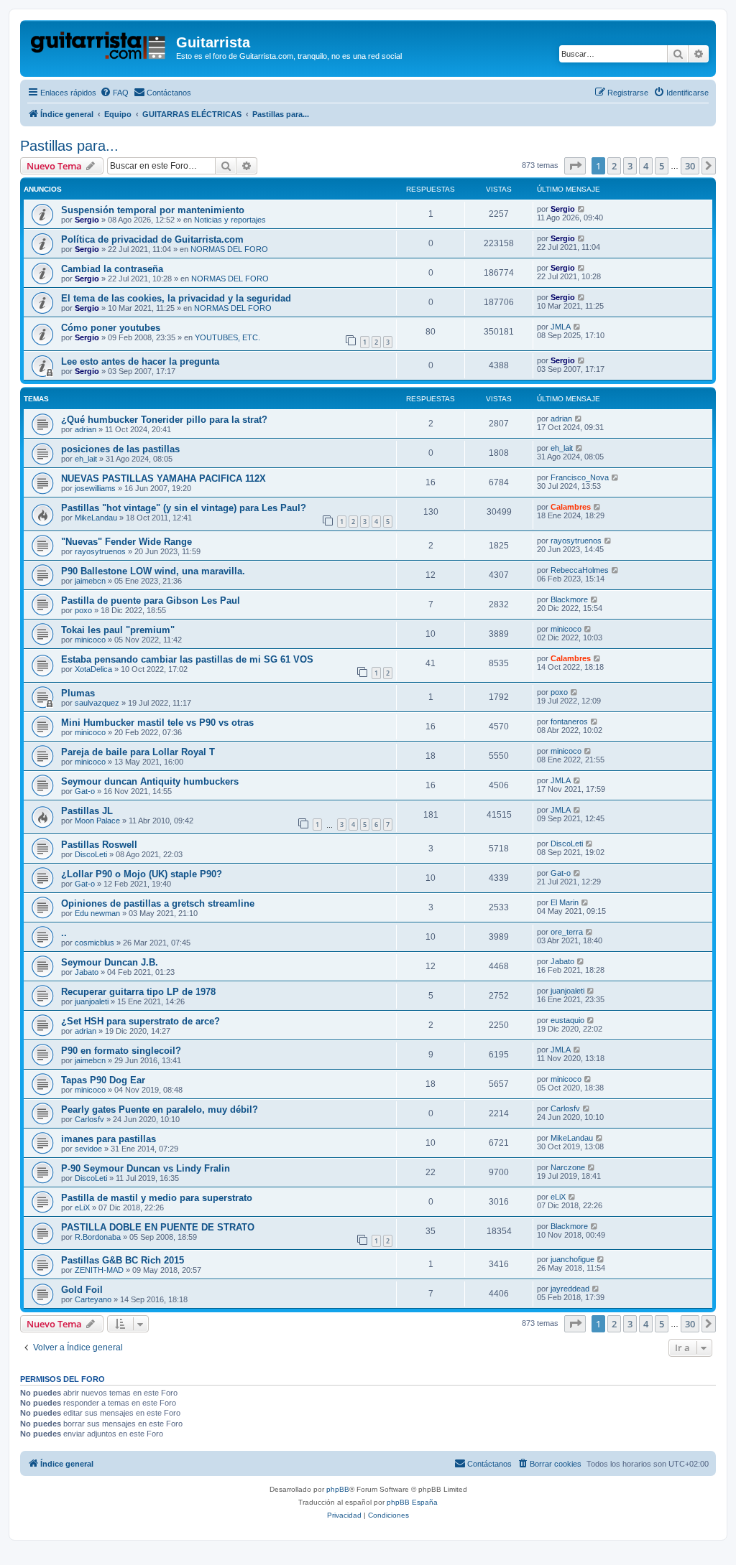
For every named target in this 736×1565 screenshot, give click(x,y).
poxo (83, 610)
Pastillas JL (87, 810)
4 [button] (645, 165)
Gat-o (85, 791)
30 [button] (690, 165)
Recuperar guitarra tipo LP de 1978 (138, 991)
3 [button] (629, 165)
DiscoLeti (91, 854)
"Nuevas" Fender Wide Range (126, 541)
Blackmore (569, 599)
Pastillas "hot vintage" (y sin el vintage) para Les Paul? (183, 508)
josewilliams (95, 488)
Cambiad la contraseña (112, 268)
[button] (575, 165)
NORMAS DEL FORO (229, 249)
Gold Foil (82, 1289)
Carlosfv (89, 1119)
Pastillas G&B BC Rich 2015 (122, 1260)
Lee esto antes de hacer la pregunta (140, 361)
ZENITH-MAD (99, 1270)
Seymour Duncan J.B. (109, 962)
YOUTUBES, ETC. (227, 337)
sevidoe (88, 1148)
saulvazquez (97, 703)
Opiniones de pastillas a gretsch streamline (157, 903)
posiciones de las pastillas (120, 449)
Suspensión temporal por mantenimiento (152, 210)
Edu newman (97, 913)
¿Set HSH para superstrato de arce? (140, 1021)
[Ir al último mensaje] (581, 209)
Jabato (86, 972)
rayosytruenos (100, 551)
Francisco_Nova (580, 477)
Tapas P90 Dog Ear (103, 1080)
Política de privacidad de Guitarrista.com (152, 239)
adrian (85, 429)
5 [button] (661, 165)
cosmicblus (94, 942)
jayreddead (570, 1288)
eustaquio (567, 1020)
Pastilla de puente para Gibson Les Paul (150, 600)
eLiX (82, 1207)
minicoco (90, 639)
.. (64, 933)
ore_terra (567, 932)
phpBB (337, 1489)
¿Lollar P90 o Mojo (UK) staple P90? (141, 874)
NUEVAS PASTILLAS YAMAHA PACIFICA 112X (163, 478)
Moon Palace (97, 820)
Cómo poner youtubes (110, 327)
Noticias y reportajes (230, 219)
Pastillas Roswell (99, 844)
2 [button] (614, 165)
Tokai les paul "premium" (118, 630)
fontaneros (569, 721)
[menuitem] (114, 92)
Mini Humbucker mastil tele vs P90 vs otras (157, 722)
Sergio (87, 219)
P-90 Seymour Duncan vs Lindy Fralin (145, 1168)
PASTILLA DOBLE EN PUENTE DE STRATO (157, 1227)
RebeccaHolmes (580, 570)
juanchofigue (572, 1259)
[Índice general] (100, 47)
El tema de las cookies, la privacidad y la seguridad (176, 298)
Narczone (568, 1167)
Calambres (571, 507)
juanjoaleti (92, 1001)
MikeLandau (96, 517)
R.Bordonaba (98, 1237)
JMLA (561, 326)
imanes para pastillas (108, 1139)
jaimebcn (90, 580)
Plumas (78, 693)
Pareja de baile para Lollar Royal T (138, 752)
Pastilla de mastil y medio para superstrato (156, 1197)
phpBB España (412, 1502)
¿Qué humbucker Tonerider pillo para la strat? (164, 419)
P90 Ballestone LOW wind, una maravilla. (153, 571)
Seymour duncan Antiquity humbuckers (150, 781)
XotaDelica (93, 669)
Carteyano (93, 1299)
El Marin (565, 902)
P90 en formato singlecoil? (121, 1050)
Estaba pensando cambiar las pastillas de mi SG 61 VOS (187, 659)
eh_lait (86, 458)
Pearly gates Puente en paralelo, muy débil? (159, 1109)
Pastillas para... (69, 146)
